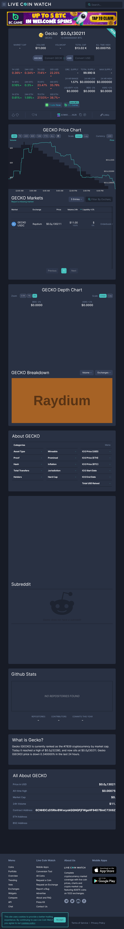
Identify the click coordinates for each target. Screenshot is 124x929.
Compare (12, 897)
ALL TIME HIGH (103, 45)
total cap (80, 45)
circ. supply (71, 69)
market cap (20, 45)
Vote (10, 884)
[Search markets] (88, 199)
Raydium (37, 224)
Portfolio (12, 871)
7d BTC (40, 82)
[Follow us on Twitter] (72, 901)
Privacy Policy (98, 923)
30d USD (54, 69)
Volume (85, 372)
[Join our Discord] (78, 901)
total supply (88, 69)
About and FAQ (43, 897)
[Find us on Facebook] (84, 901)
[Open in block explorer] (84, 115)
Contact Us (41, 906)
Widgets (12, 893)
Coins (11, 867)
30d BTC (54, 82)
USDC (21, 225)
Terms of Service (80, 923)
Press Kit (40, 902)
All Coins (40, 875)
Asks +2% (107, 88)
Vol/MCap (60, 45)
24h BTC (29, 82)
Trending (12, 880)
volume (40, 45)
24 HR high (106, 78)
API (10, 902)
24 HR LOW (89, 78)
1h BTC (15, 82)
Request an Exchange (47, 884)
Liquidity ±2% (71, 88)
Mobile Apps (42, 867)
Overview (13, 875)
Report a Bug (42, 889)
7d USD (40, 69)
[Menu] (4, 4)
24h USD (29, 69)
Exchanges (103, 372)
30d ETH (54, 94)
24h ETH (29, 94)
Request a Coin (43, 880)
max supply (106, 69)
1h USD (15, 69)
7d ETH (40, 94)
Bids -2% (90, 88)
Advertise (41, 893)
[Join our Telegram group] (66, 901)
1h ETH (15, 94)
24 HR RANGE (71, 78)
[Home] (76, 867)
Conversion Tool (44, 871)
